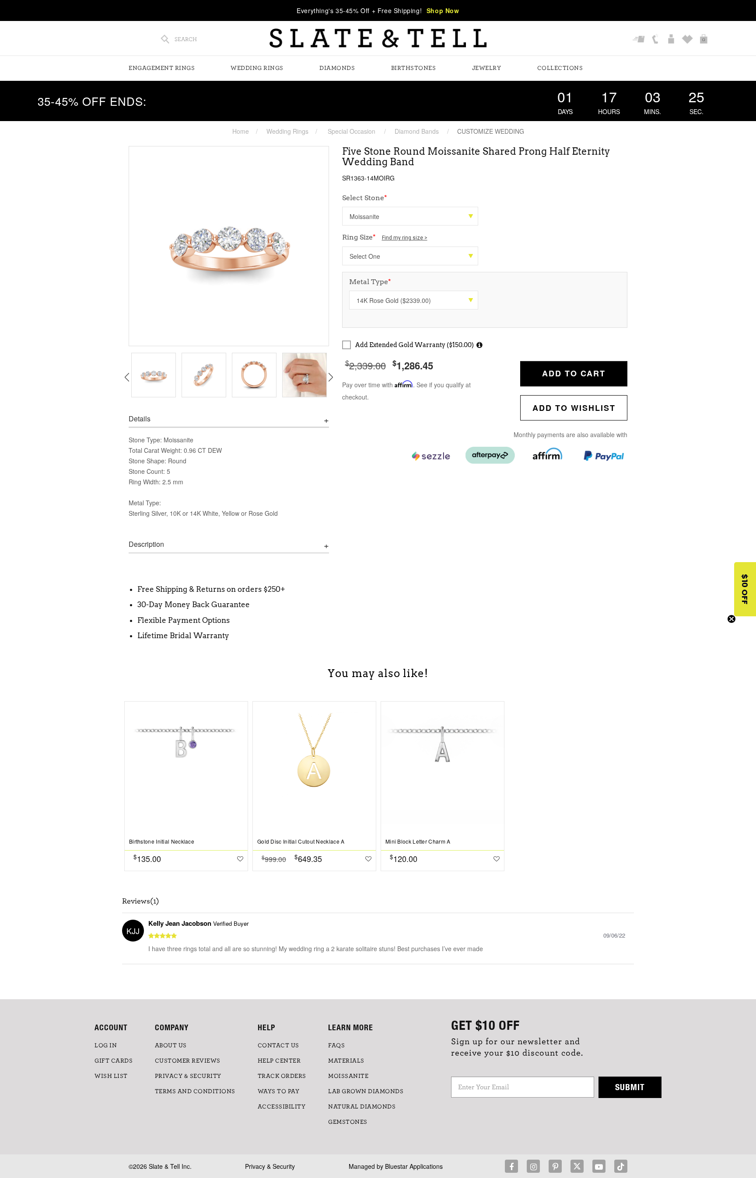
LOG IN (105, 1045)
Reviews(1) (140, 901)
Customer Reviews (187, 1061)
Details (139, 419)
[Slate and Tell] (378, 38)
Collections (560, 68)
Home (240, 131)
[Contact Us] (656, 40)
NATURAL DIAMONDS (362, 1107)
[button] (745, 589)
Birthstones (413, 68)
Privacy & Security (270, 1166)
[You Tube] (599, 1166)
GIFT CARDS (113, 1061)
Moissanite (348, 1076)
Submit (630, 1087)
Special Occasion (351, 131)
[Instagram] (533, 1166)
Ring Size (384, 237)
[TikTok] (620, 1166)
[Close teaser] (731, 619)
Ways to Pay (279, 1091)
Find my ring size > (404, 238)
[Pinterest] (555, 1166)
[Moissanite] (410, 216)
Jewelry (486, 68)
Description (146, 544)
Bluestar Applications (414, 1166)
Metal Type (370, 282)
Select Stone (364, 198)
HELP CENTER (279, 1061)
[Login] (672, 40)
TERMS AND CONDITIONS (195, 1091)
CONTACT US (278, 1045)
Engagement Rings (162, 68)
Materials (346, 1061)
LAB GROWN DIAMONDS (365, 1091)
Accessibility (282, 1107)
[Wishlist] (688, 40)
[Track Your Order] (640, 40)
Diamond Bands (417, 131)
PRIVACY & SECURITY (188, 1076)
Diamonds (337, 68)
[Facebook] (511, 1166)
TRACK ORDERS (282, 1076)
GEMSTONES (348, 1122)
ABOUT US (171, 1045)
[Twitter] (577, 1166)
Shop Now (443, 10)
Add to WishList (574, 408)
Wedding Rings (257, 68)
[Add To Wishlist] (240, 858)
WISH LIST (111, 1076)
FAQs (336, 1045)
